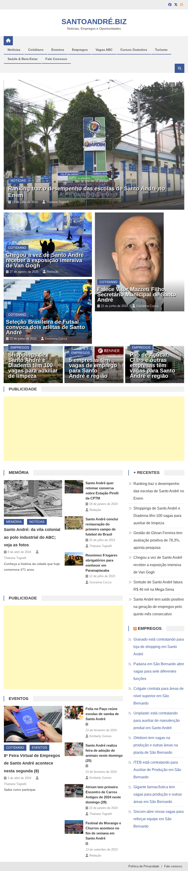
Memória (19, 472)
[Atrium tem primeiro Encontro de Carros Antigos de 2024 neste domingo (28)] (74, 790)
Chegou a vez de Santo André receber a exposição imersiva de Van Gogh (45, 260)
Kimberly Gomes (100, 736)
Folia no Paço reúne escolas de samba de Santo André (102, 714)
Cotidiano (36, 50)
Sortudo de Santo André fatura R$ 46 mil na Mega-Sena (157, 585)
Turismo (161, 50)
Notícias (14, 50)
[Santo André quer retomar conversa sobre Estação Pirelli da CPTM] (74, 486)
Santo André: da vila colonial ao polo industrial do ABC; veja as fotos (32, 537)
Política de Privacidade (143, 866)
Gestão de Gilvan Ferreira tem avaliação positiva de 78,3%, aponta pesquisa (157, 540)
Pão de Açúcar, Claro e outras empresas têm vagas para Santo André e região (152, 365)
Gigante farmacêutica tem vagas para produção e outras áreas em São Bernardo (157, 794)
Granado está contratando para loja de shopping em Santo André (158, 646)
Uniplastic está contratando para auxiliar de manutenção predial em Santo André (156, 720)
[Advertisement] (94, 428)
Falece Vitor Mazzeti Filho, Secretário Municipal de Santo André (136, 294)
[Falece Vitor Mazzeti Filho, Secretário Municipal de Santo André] (139, 261)
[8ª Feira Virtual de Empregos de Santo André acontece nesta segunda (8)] (33, 724)
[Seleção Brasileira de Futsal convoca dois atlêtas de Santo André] (48, 311)
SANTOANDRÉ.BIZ (94, 21)
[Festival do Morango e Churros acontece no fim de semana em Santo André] (74, 827)
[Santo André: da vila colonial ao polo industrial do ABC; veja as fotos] (33, 498)
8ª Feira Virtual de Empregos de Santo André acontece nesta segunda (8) (32, 763)
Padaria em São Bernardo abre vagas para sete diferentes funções (158, 671)
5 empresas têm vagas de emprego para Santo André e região (93, 368)
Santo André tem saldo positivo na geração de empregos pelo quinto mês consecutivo (158, 606)
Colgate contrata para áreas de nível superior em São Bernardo (158, 696)
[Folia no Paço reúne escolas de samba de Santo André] (74, 712)
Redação (52, 271)
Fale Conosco (56, 59)
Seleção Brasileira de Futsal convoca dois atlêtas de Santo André (45, 327)
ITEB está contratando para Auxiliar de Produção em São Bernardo (157, 769)
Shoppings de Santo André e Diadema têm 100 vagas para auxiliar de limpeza (33, 365)
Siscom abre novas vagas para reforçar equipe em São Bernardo (158, 819)
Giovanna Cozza (56, 338)
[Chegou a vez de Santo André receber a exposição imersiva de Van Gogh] (48, 244)
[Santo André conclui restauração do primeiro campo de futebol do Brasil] (74, 523)
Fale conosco (173, 866)
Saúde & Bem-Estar (23, 59)
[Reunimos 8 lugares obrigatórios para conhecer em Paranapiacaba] (74, 559)
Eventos (57, 50)
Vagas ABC (104, 50)
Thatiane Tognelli (57, 202)
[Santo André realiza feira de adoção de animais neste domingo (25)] (74, 749)
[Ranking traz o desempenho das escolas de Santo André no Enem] (94, 144)
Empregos (80, 50)
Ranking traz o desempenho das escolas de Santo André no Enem (158, 491)
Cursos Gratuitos (133, 50)
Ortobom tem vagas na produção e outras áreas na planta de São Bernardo (155, 745)
